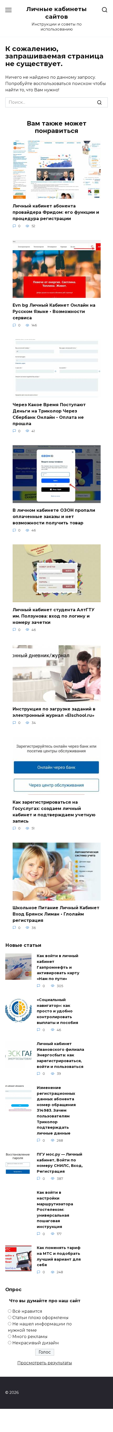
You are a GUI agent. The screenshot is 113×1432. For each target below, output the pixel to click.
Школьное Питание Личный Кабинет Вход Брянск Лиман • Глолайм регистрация (56, 914)
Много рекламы (30, 1336)
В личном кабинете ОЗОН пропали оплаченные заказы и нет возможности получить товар (54, 516)
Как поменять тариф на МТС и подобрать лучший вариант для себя (59, 1256)
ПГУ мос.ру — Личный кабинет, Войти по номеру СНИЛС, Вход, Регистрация (60, 1163)
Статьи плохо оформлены (40, 1317)
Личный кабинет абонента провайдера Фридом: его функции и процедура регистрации (56, 212)
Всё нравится (27, 1311)
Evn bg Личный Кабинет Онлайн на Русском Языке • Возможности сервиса (54, 311)
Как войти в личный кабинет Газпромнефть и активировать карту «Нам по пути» (58, 967)
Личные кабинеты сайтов (56, 12)
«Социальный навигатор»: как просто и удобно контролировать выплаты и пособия (57, 1011)
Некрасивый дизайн (35, 1342)
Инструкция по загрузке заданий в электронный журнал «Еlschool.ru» (54, 712)
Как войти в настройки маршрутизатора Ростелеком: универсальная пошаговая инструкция (55, 1209)
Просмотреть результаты (44, 1362)
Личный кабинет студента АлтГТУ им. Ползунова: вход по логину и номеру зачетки (54, 616)
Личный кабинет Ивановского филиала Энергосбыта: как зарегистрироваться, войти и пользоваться (60, 1055)
